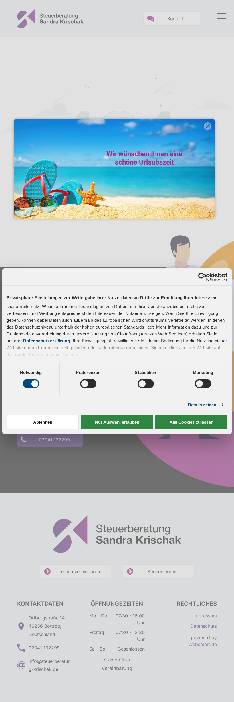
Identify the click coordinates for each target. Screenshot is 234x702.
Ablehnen (42, 422)
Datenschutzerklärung (46, 340)
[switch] (88, 383)
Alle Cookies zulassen (191, 422)
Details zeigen (202, 404)
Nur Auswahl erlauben (117, 422)
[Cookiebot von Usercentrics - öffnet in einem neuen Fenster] (202, 276)
